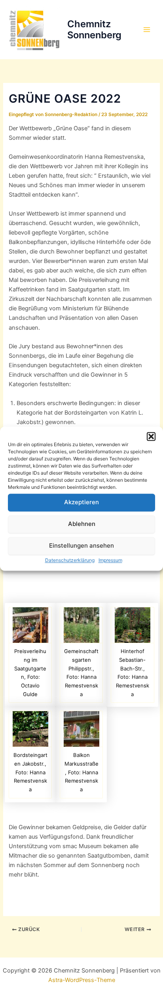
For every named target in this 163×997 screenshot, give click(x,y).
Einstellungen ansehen (81, 545)
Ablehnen (81, 524)
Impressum (110, 560)
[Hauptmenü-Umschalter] (146, 29)
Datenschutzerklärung (70, 560)
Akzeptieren (81, 502)
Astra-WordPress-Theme (81, 980)
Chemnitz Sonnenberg (94, 29)
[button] (151, 436)
